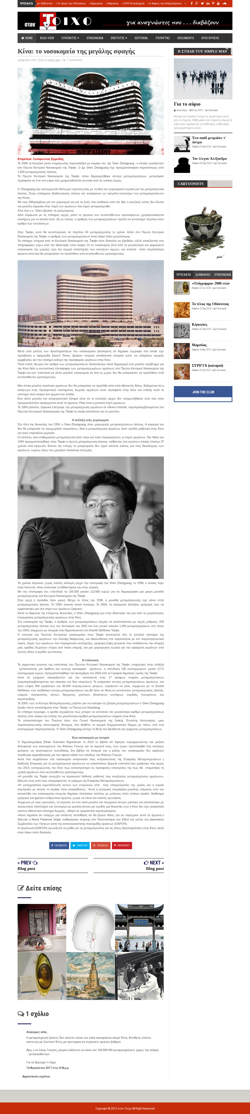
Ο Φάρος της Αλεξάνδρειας (164, 3)
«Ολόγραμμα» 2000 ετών (37, 3)
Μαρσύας (112, 3)
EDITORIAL (141, 38)
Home (28, 38)
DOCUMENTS (185, 38)
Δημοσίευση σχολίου (36, 1076)
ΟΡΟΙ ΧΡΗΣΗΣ (210, 38)
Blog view (47, 38)
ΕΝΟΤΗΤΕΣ (118, 38)
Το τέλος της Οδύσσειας (71, 3)
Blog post (26, 868)
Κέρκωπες (96, 3)
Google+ (102, 845)
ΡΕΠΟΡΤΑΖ (163, 38)
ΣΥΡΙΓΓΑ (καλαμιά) (133, 3)
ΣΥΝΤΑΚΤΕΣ (69, 38)
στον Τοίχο (125, 1108)
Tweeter (82, 845)
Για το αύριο (187, 104)
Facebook (60, 845)
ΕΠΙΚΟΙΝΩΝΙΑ (95, 38)
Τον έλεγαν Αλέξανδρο (209, 159)
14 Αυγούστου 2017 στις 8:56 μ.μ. (47, 1068)
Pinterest (123, 845)
